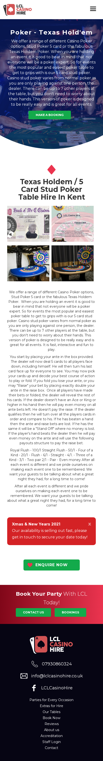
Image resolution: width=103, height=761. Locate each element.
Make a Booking (50, 115)
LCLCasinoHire (57, 688)
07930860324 (57, 664)
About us (51, 730)
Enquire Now (51, 565)
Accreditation (51, 736)
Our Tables (51, 712)
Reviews (52, 724)
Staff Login (51, 742)
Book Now (51, 718)
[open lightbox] (28, 224)
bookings (70, 612)
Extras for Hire (51, 706)
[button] (93, 9)
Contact (51, 748)
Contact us (33, 612)
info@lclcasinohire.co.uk (57, 676)
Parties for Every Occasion (51, 700)
